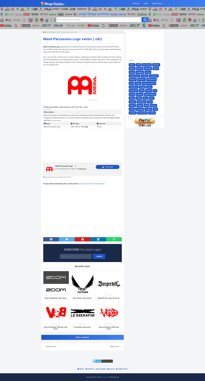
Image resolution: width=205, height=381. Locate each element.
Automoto (156, 65)
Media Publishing (150, 94)
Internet (132, 94)
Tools (155, 109)
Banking (132, 68)
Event (131, 83)
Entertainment (151, 79)
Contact (90, 369)
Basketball (148, 68)
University (152, 113)
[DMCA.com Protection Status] (102, 363)
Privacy (111, 369)
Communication (134, 76)
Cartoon (148, 72)
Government (133, 90)
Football (142, 87)
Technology (139, 109)
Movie (145, 98)
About (81, 369)
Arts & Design (147, 65)
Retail (146, 105)
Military (132, 98)
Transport (133, 113)
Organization (141, 102)
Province (132, 105)
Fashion (137, 83)
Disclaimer (101, 369)
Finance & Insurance (149, 83)
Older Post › (115, 347)
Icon (155, 90)
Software (153, 105)
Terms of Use (122, 369)
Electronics (141, 79)
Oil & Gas (132, 102)
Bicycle (156, 68)
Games (149, 87)
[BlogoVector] (53, 6)
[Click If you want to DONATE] (144, 126)
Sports (132, 109)
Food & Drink (133, 87)
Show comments (82, 337)
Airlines (132, 65)
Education (133, 79)
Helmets (148, 90)
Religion (139, 105)
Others (150, 102)
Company (144, 76)
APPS (138, 65)
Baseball (139, 68)
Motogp (139, 98)
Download (108, 167)
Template (148, 109)
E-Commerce (154, 76)
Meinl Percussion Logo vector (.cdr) (72, 39)
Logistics (139, 94)
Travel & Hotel (142, 113)
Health (142, 90)
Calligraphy (139, 72)
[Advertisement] (82, 145)
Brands (132, 72)
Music (151, 98)
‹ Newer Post (50, 347)
